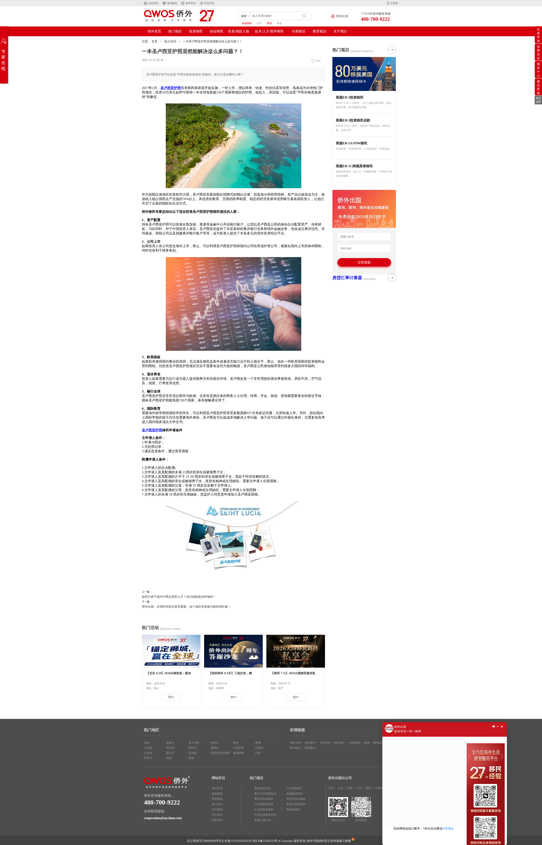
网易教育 (310, 747)
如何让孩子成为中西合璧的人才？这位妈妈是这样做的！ (179, 596)
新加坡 (192, 753)
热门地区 (175, 31)
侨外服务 (217, 798)
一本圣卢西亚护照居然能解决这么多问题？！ (212, 41)
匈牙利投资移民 (296, 798)
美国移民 (247, 23)
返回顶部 (538, 100)
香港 (269, 23)
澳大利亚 (193, 742)
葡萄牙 (215, 747)
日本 (258, 753)
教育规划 (319, 31)
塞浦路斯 (238, 753)
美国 (146, 742)
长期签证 (299, 31)
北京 (331, 788)
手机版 (394, 3)
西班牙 (192, 747)
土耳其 (148, 753)
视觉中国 (295, 742)
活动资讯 (153, 3)
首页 (155, 41)
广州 (359, 788)
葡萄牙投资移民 (264, 798)
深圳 (349, 788)
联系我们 (217, 820)
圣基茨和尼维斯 (220, 753)
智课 (366, 742)
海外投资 (217, 788)
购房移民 (217, 793)
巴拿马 (148, 758)
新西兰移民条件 (296, 804)
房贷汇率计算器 (347, 277)
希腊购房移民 (294, 793)
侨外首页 (154, 31)
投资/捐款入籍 (238, 31)
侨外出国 (342, 16)
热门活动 (217, 804)
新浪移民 (295, 747)
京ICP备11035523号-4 (266, 840)
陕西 (368, 788)
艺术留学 (324, 742)
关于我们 (340, 31)
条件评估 (190, 3)
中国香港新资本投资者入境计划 (265, 817)
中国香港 (238, 747)
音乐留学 (310, 742)
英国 (235, 742)
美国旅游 (354, 742)
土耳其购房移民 (264, 809)
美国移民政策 (262, 788)
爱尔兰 (170, 753)
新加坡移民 (293, 809)
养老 (279, 23)
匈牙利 (170, 747)
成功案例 (172, 3)
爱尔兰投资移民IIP (265, 793)
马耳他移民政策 (264, 804)
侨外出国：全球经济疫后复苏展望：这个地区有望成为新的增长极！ (186, 606)
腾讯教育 (378, 742)
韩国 (169, 758)
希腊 (258, 742)
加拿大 (170, 742)
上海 (340, 788)
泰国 (191, 758)
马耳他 (148, 747)
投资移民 (196, 31)
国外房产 (339, 742)
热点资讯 (170, 41)
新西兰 (215, 742)
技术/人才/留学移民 (269, 31)
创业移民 (216, 31)
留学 (259, 23)
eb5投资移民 (294, 788)
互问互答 (209, 3)
